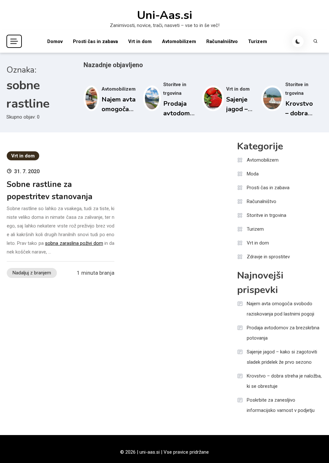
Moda (253, 174)
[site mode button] (298, 41)
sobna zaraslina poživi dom (74, 243)
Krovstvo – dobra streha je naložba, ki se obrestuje (284, 381)
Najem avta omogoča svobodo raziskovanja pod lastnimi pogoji (280, 309)
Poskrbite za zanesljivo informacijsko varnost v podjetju (281, 405)
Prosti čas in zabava (95, 41)
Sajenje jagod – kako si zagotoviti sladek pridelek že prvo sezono (282, 357)
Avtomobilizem (179, 41)
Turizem (257, 41)
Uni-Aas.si (164, 15)
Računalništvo (222, 41)
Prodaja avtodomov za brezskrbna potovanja (283, 333)
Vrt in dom (140, 41)
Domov (55, 41)
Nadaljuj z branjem (32, 273)
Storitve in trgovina (266, 215)
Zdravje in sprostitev (268, 257)
